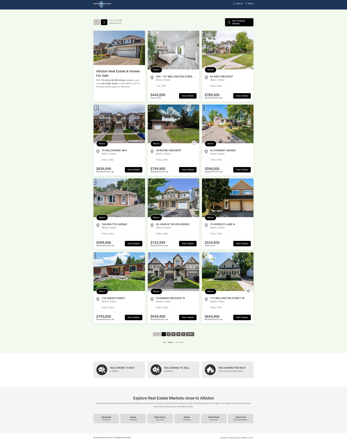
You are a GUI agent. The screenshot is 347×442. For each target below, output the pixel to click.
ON (164, 342)
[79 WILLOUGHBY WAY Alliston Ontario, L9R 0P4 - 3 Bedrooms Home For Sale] (119, 124)
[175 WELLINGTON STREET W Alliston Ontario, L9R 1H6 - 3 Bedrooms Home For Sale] (227, 271)
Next (190, 334)
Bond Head (213, 418)
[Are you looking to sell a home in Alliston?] (173, 370)
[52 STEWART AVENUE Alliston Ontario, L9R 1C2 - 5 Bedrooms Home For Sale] (227, 124)
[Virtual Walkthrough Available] (248, 290)
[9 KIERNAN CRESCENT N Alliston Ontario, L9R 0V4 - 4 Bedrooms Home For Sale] (173, 271)
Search (239, 3)
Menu (250, 3)
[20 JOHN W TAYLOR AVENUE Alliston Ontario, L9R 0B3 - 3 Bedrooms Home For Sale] (173, 197)
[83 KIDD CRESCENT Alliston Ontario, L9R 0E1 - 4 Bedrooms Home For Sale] (227, 50)
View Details (188, 96)
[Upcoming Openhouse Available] (194, 143)
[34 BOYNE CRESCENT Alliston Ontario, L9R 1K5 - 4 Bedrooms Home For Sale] (173, 124)
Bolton (187, 418)
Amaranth (106, 418)
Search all (241, 418)
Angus (133, 418)
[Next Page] (104, 22)
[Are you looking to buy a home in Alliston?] (119, 370)
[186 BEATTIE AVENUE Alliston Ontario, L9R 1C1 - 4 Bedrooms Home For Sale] (119, 197)
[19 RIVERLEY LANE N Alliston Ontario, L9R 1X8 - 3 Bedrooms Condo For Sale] (227, 197)
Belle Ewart (160, 418)
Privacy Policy (234, 437)
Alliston (156, 70)
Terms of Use (247, 437)
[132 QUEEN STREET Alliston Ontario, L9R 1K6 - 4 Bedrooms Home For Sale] (119, 271)
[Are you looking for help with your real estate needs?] (227, 370)
